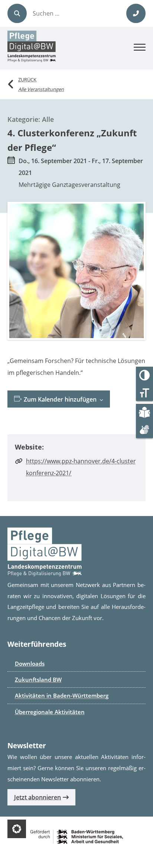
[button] (16, 829)
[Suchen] (17, 13)
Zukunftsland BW (38, 679)
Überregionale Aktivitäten (50, 712)
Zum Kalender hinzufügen (59, 399)
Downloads (30, 663)
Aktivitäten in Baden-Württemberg (61, 695)
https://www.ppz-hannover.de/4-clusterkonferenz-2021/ (81, 467)
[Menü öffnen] (140, 48)
